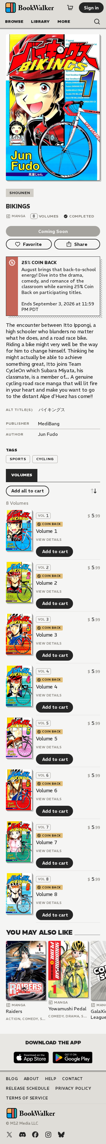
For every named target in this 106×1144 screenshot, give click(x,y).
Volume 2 (46, 583)
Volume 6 (46, 790)
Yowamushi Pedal (67, 1009)
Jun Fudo (48, 434)
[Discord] (22, 1134)
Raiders (14, 1011)
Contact (72, 1079)
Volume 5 (46, 738)
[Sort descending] (93, 491)
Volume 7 (46, 842)
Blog (12, 1079)
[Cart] (70, 7)
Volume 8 (46, 894)
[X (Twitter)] (9, 1134)
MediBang (48, 423)
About (31, 1079)
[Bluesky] (61, 1134)
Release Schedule (27, 1088)
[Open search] (97, 21)
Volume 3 (46, 635)
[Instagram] (48, 1134)
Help (51, 1079)
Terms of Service (27, 1098)
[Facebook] (35, 1134)
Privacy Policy (73, 1088)
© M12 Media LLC (22, 1123)
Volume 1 (46, 531)
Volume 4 (46, 687)
